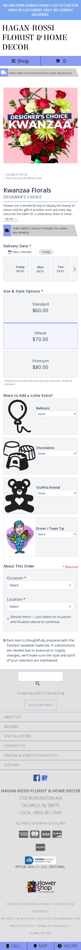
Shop (23, 60)
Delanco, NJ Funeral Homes (29, 904)
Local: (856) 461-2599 (40, 812)
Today (46, 252)
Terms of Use (40, 933)
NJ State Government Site (59, 918)
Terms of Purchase (53, 926)
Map (42, 946)
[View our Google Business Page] (44, 780)
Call (14, 946)
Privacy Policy (22, 926)
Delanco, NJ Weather (18, 918)
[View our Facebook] (36, 780)
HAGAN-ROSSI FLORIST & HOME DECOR (34, 37)
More (9, 219)
